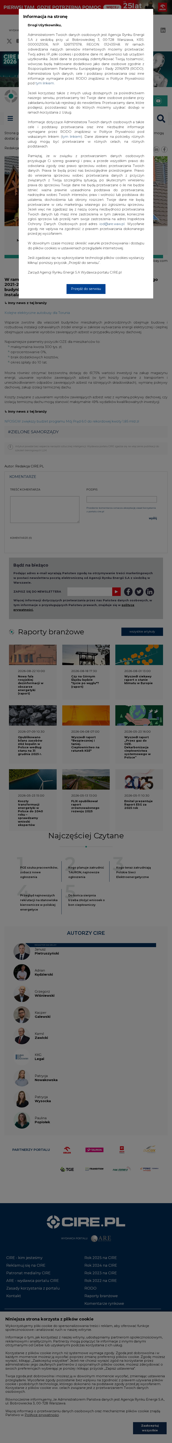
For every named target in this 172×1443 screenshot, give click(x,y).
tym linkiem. (45, 83)
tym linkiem (71, 137)
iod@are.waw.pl (112, 224)
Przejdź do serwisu (86, 289)
